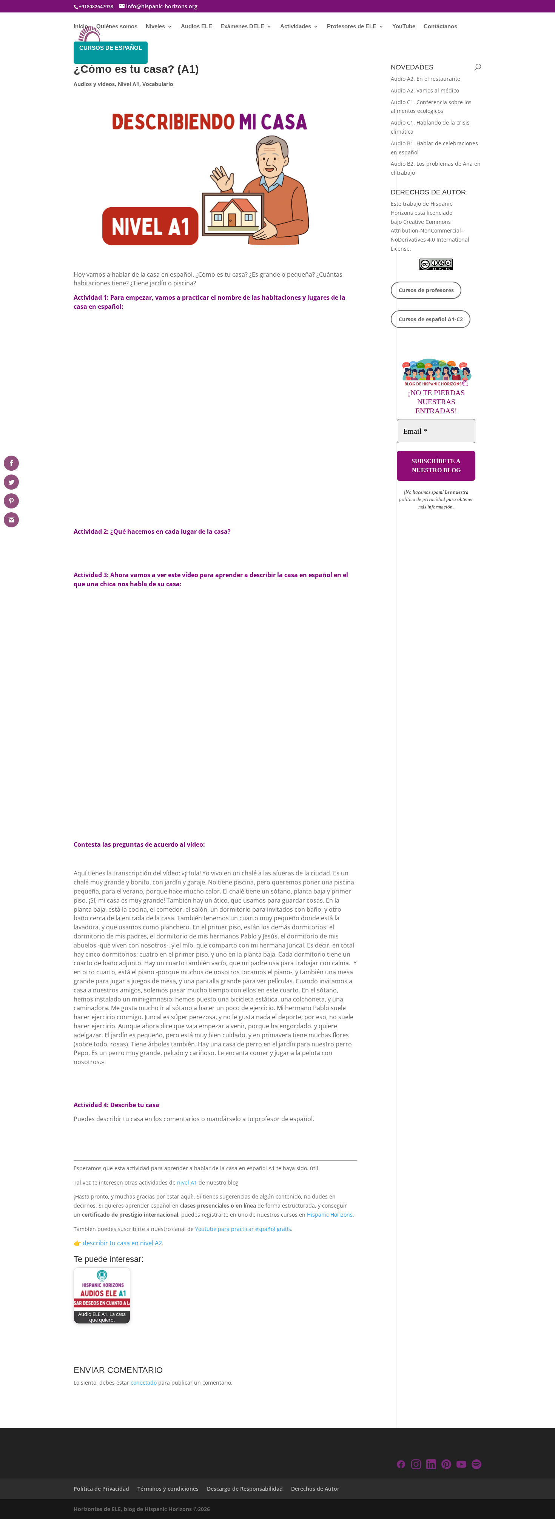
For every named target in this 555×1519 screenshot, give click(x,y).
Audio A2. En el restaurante (425, 78)
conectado (144, 1382)
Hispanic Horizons (330, 1214)
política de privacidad (422, 499)
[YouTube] (461, 1465)
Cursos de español (110, 48)
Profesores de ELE (351, 26)
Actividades (295, 26)
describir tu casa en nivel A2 (122, 1243)
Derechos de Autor (315, 1488)
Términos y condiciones (168, 1488)
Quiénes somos (116, 26)
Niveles (155, 26)
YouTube (403, 26)
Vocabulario (157, 84)
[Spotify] (476, 1465)
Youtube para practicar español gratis (243, 1228)
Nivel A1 (128, 84)
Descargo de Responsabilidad (245, 1488)
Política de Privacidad (101, 1488)
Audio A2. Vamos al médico (425, 90)
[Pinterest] (446, 1465)
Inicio (81, 26)
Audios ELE (196, 26)
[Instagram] (416, 1465)
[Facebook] (401, 1465)
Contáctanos (440, 26)
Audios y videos (94, 84)
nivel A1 (187, 1182)
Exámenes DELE (242, 26)
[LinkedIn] (431, 1465)
